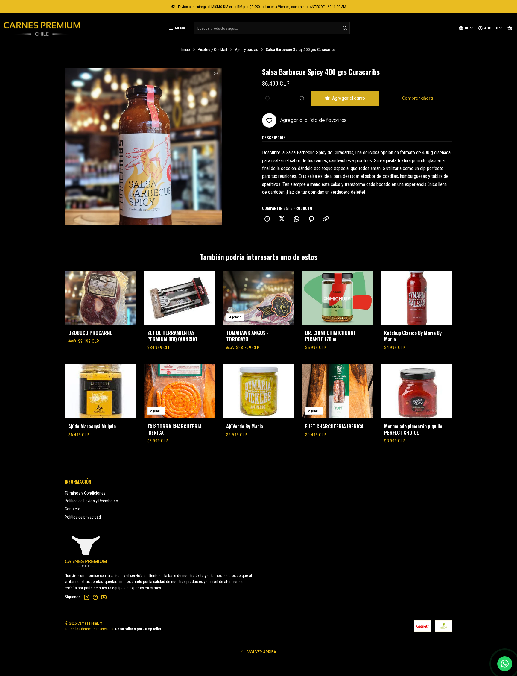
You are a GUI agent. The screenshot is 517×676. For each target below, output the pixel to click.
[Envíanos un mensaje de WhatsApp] (504, 663)
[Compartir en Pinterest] (311, 219)
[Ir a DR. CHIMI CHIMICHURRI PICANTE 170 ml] (337, 298)
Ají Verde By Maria (244, 426)
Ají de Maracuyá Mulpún (92, 426)
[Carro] (509, 28)
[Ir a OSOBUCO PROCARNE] (100, 298)
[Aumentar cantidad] (302, 98)
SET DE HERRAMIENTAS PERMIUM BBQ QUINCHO (172, 335)
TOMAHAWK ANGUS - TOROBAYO (247, 335)
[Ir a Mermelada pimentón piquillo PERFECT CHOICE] (416, 391)
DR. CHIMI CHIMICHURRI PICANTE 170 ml (330, 335)
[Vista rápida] (126, 298)
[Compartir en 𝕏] (282, 219)
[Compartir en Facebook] (267, 219)
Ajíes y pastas (246, 50)
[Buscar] (345, 28)
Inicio (185, 50)
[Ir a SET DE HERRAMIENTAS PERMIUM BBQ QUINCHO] (179, 298)
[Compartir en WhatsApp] (296, 219)
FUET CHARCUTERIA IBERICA (334, 426)
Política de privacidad (83, 517)
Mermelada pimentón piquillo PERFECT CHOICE (413, 429)
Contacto (72, 509)
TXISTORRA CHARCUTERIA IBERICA (174, 429)
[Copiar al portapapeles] (326, 219)
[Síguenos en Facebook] (95, 597)
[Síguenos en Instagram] (86, 597)
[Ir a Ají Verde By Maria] (258, 391)
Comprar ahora (417, 98)
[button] (258, 651)
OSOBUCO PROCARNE (90, 332)
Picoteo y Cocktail (212, 50)
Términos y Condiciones (85, 493)
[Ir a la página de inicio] (42, 28)
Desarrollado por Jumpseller (138, 629)
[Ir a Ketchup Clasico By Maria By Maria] (416, 298)
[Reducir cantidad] (267, 98)
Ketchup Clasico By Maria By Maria (413, 335)
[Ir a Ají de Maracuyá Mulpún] (100, 391)
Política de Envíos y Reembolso (91, 500)
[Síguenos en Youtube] (104, 597)
